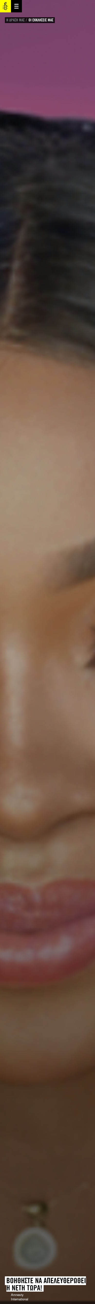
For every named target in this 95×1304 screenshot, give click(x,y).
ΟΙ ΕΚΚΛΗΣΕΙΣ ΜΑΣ (40, 20)
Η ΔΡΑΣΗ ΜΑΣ (15, 20)
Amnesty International (5, 6)
